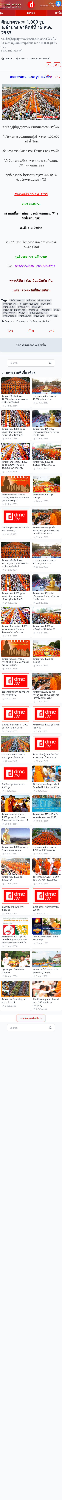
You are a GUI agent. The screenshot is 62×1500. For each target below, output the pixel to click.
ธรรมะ (31, 12)
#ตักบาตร (46, 309)
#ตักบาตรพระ (17, 300)
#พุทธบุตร (37, 306)
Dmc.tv (8, 58)
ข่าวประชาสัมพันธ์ (41, 58)
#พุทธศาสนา (9, 312)
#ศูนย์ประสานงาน (38, 312)
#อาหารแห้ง (9, 306)
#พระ (56, 309)
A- (49, 64)
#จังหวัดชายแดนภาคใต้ (14, 309)
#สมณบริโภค (9, 315)
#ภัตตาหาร (23, 306)
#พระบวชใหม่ (9, 303)
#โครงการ (52, 315)
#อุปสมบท (39, 315)
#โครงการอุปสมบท (29, 303)
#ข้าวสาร (45, 303)
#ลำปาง (31, 300)
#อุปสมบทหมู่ (44, 300)
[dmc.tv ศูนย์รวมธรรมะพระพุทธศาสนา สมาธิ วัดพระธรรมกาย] (31, 5)
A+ (57, 65)
